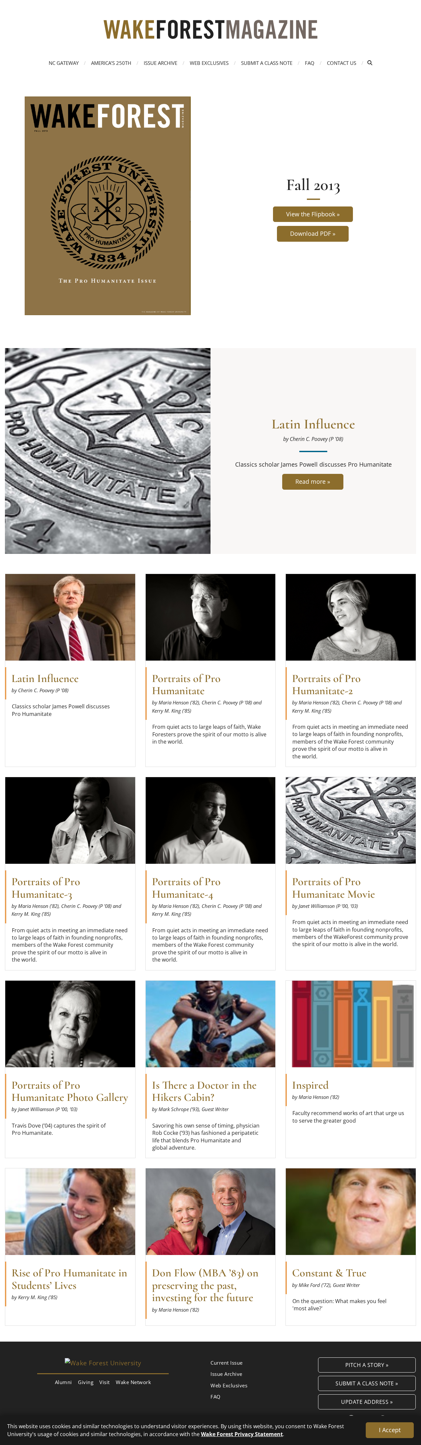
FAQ (309, 63)
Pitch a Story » (367, 1365)
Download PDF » (312, 233)
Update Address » (367, 1401)
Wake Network (133, 1382)
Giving (85, 1382)
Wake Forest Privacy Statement (242, 1434)
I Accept (390, 1430)
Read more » (313, 483)
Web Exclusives (209, 63)
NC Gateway (64, 63)
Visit (104, 1382)
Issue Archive (160, 63)
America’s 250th (111, 63)
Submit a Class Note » (366, 1383)
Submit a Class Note (266, 63)
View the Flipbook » (313, 214)
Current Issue (226, 1362)
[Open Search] (369, 62)
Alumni (63, 1382)
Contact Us (341, 63)
